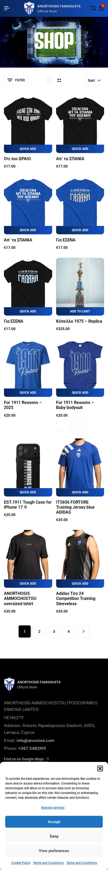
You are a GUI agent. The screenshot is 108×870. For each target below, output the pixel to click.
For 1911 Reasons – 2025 (23, 405)
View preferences (54, 850)
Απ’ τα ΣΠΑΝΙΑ (70, 158)
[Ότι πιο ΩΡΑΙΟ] (28, 124)
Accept (54, 822)
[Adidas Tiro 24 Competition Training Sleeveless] (80, 559)
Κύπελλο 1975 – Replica (79, 321)
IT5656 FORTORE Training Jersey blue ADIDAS (75, 507)
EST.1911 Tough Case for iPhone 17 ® (28, 505)
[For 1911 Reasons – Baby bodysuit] (80, 368)
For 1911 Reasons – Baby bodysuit (75, 405)
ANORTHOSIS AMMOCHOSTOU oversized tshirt (20, 598)
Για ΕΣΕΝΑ (65, 239)
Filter (20, 80)
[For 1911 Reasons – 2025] (28, 368)
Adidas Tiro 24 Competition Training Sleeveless (75, 598)
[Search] (94, 8)
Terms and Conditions (48, 863)
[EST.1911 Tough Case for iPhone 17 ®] (28, 467)
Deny (54, 836)
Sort (91, 80)
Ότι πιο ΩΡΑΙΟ (17, 158)
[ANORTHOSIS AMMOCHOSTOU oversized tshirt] (28, 559)
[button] (100, 768)
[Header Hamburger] (7, 8)
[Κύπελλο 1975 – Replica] (80, 287)
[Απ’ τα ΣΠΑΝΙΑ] (80, 124)
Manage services (52, 808)
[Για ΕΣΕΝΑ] (80, 205)
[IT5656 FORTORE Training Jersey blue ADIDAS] (80, 467)
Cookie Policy (20, 863)
